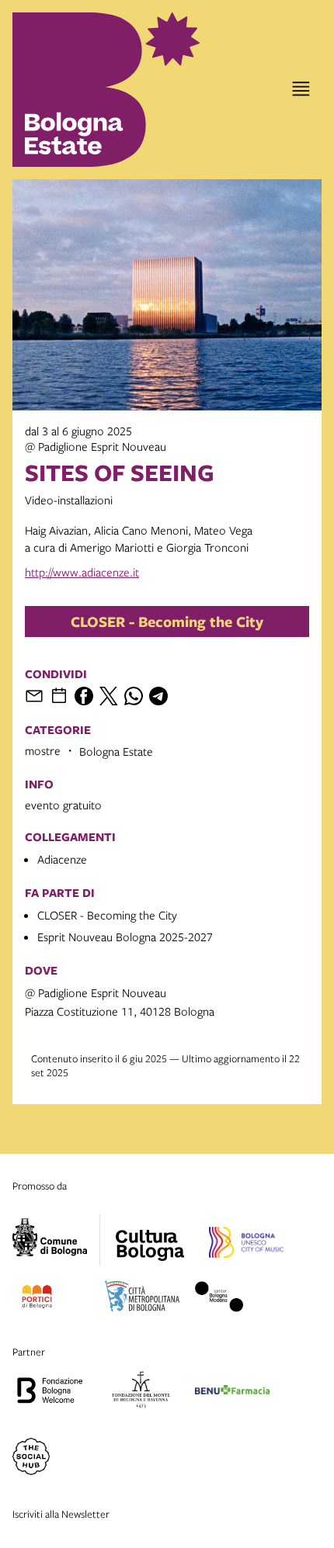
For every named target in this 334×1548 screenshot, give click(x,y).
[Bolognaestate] (150, 1235)
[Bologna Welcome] (49, 1392)
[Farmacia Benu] (232, 1392)
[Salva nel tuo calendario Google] (59, 696)
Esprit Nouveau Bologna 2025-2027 (125, 936)
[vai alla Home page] (80, 89)
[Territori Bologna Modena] (219, 1299)
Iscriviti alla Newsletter (61, 1514)
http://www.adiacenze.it (82, 572)
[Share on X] (108, 696)
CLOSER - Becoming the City (167, 621)
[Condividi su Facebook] (84, 696)
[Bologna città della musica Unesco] (246, 1245)
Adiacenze (62, 859)
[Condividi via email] (34, 696)
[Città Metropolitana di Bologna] (142, 1299)
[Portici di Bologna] (36, 1299)
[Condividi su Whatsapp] (133, 696)
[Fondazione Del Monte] (141, 1392)
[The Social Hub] (31, 1459)
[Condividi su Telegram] (158, 696)
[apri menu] (301, 88)
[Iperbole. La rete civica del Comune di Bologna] (56, 1240)
